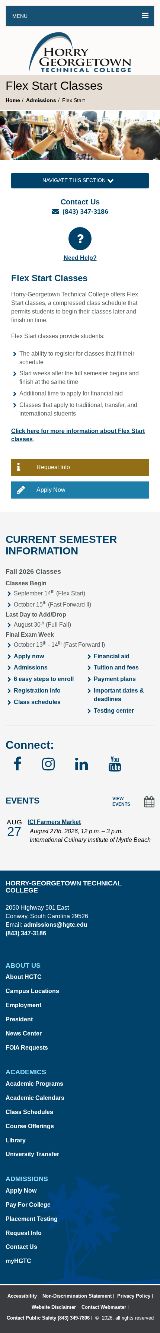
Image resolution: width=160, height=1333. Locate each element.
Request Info (24, 1233)
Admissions (41, 100)
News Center (24, 1033)
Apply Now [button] (50, 490)
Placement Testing (32, 1219)
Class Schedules (29, 1112)
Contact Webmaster (103, 1307)
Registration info (37, 690)
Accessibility (22, 1296)
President (19, 1019)
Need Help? (80, 258)
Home (13, 100)
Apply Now (21, 1190)
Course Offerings (30, 1126)
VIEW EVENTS (121, 801)
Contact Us (21, 1247)
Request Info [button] (53, 467)
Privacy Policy (133, 1296)
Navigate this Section (74, 180)
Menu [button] (20, 16)
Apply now (29, 656)
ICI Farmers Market (54, 822)
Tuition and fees (116, 667)
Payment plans (115, 679)
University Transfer (32, 1154)
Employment (23, 1005)
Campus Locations (32, 991)
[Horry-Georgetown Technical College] (80, 50)
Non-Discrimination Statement (77, 1296)
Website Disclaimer (54, 1307)
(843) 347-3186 (85, 211)
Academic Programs (34, 1084)
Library (16, 1140)
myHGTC (18, 1261)
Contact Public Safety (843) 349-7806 (48, 1318)
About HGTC (24, 977)
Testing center (114, 710)
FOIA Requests (27, 1047)
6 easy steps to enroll (44, 679)
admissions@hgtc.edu (55, 925)
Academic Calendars (35, 1098)
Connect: (30, 745)
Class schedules (37, 702)
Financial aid (111, 656)
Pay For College (28, 1205)
